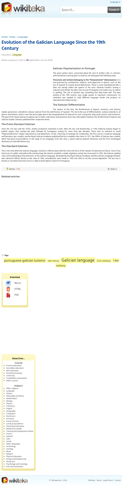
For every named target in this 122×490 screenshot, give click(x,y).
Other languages (13, 444)
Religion (9, 454)
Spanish (9, 436)
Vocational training (14, 373)
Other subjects (12, 388)
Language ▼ (115, 2)
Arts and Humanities (14, 466)
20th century (53, 261)
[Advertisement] (61, 25)
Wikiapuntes (56, 480)
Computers (10, 413)
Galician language (77, 260)
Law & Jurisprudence (14, 423)
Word (17, 283)
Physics (9, 403)
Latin (8, 439)
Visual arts (10, 461)
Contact (117, 480)
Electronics (10, 416)
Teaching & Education (15, 426)
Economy (10, 418)
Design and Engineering (16, 459)
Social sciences (12, 421)
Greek (8, 441)
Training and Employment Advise (19, 431)
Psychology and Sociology (16, 464)
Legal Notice (108, 480)
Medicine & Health (14, 428)
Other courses (12, 380)
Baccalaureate (12, 370)
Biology (9, 401)
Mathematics (11, 398)
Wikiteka (91, 480)
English (9, 408)
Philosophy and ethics (15, 396)
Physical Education (14, 456)
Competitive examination (16, 378)
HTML (17, 289)
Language (22, 36)
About (99, 480)
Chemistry (10, 406)
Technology (11, 446)
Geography (10, 411)
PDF (16, 294)
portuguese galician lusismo (24, 260)
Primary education (13, 365)
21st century (104, 260)
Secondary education (15, 368)
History (9, 393)
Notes (12, 36)
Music (8, 451)
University (10, 375)
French (9, 433)
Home (4, 36)
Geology (9, 449)
